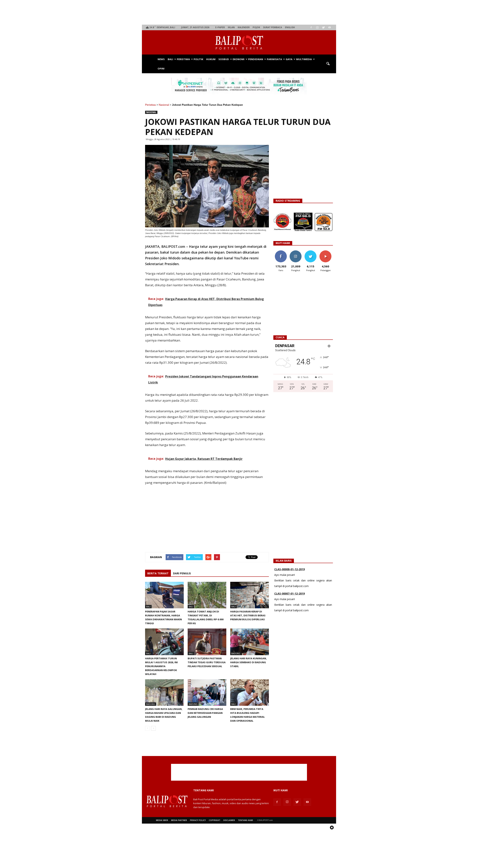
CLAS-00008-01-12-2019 (289, 567)
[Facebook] (311, 27)
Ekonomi (238, 59)
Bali (170, 59)
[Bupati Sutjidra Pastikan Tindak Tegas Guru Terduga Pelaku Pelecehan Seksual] (207, 641)
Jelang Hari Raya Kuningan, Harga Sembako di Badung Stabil (248, 662)
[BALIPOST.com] (239, 42)
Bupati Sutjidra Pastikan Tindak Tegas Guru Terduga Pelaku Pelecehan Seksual (207, 662)
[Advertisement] (239, 12)
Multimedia (304, 59)
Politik (198, 59)
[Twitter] (323, 27)
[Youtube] (329, 27)
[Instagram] (317, 27)
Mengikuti (295, 251)
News (161, 59)
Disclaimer (229, 820)
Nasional (164, 104)
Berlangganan (327, 251)
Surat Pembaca (272, 27)
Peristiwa (183, 59)
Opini (161, 68)
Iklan (231, 27)
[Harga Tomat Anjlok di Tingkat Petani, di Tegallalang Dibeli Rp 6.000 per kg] (207, 595)
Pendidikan (255, 59)
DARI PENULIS (182, 573)
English (290, 27)
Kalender (244, 27)
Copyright (214, 820)
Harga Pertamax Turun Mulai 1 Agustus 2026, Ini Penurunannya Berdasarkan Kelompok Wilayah (161, 666)
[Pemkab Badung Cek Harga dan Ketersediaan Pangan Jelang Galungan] (207, 692)
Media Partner (179, 820)
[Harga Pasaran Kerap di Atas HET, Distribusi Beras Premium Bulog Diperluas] (249, 595)
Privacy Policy (198, 820)
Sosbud (223, 59)
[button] (327, 63)
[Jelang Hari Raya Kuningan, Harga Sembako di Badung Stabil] (249, 641)
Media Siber (162, 820)
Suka (281, 251)
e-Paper (220, 27)
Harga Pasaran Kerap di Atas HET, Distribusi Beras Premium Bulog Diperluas (248, 615)
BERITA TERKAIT (158, 573)
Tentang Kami (245, 820)
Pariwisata (274, 59)
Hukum (210, 59)
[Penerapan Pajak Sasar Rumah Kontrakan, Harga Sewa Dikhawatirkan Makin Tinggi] (164, 595)
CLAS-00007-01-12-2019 (289, 592)
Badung (235, 653)
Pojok (256, 27)
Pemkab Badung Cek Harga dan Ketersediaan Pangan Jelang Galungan (205, 712)
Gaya (289, 59)
